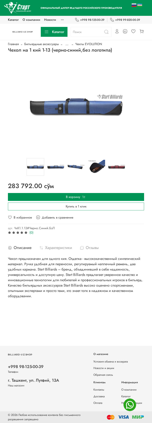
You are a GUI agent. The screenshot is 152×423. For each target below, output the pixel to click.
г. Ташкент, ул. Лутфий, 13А (33, 380)
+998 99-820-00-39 (127, 20)
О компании (31, 19)
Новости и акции (103, 368)
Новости (50, 19)
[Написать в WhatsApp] (130, 404)
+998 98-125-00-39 (92, 20)
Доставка (99, 396)
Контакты (98, 390)
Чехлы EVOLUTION (88, 44)
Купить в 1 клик (76, 206)
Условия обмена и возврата (110, 361)
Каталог (13, 19)
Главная (13, 44)
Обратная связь (103, 375)
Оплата (97, 403)
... (67, 44)
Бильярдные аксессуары (41, 44)
